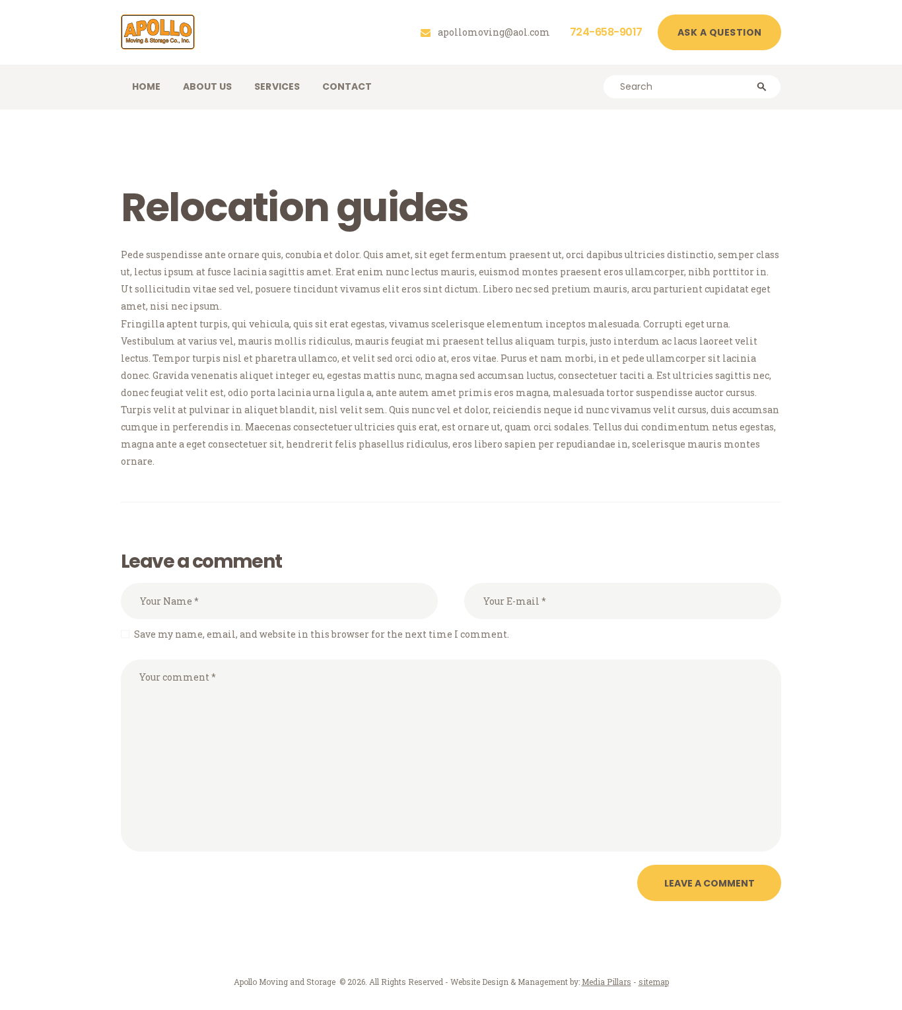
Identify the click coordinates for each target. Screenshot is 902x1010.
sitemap (654, 981)
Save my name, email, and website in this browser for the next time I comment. (321, 634)
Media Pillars (606, 981)
